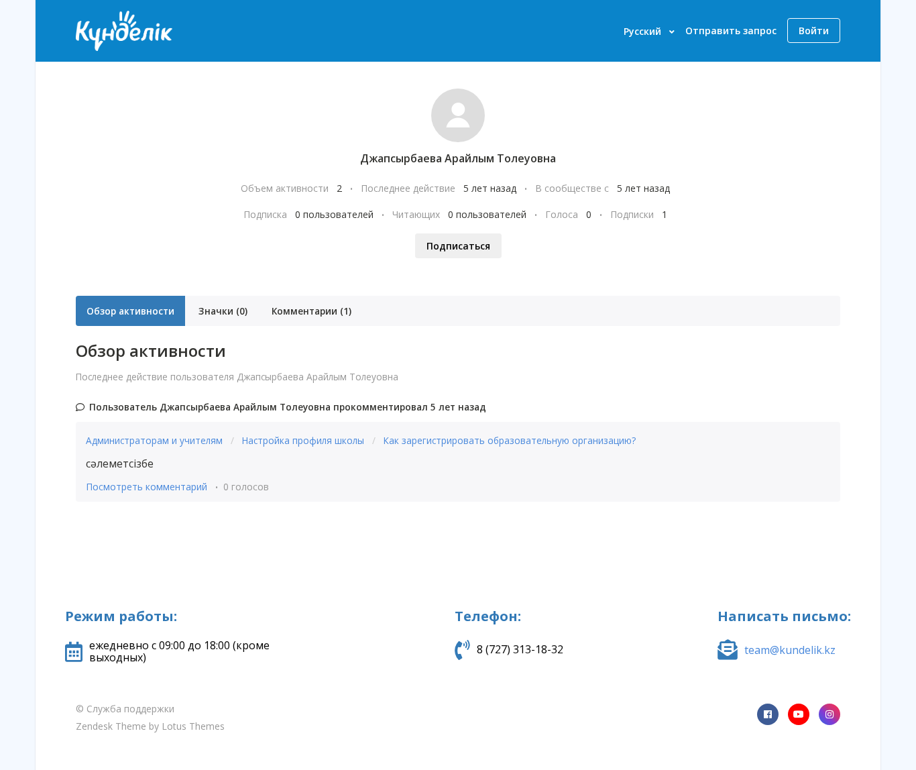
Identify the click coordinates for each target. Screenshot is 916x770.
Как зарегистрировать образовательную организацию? (510, 440)
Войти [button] (814, 30)
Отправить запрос (731, 30)
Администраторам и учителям (155, 440)
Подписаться (458, 245)
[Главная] (124, 31)
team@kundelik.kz (790, 650)
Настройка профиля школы (304, 440)
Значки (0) (222, 311)
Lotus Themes (193, 726)
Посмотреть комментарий (146, 486)
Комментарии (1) (311, 311)
